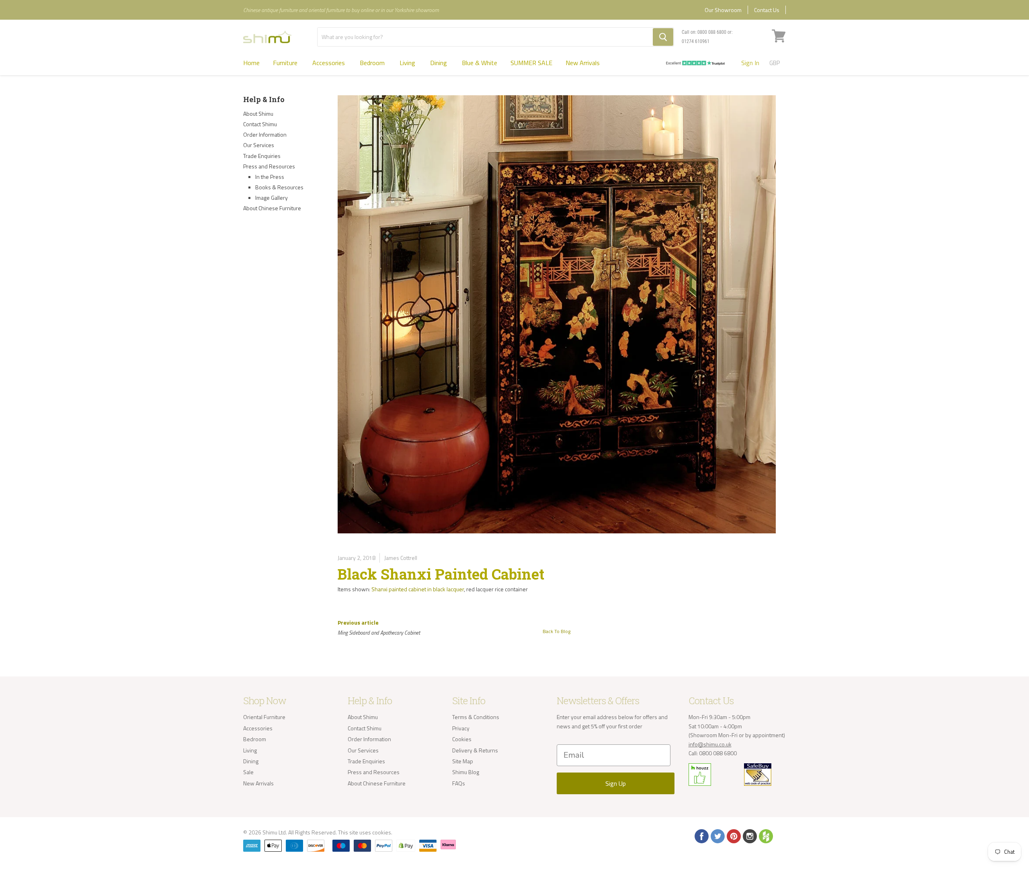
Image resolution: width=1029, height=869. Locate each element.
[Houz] (765, 836)
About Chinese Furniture (272, 208)
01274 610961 (695, 41)
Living (408, 63)
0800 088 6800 (711, 32)
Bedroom (373, 63)
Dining (439, 63)
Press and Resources (269, 166)
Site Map (462, 761)
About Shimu (258, 113)
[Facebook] (701, 836)
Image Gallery (271, 197)
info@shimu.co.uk (710, 744)
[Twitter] (717, 836)
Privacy (460, 728)
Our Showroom (723, 10)
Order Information (265, 134)
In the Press (269, 176)
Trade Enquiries (262, 156)
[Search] (663, 37)
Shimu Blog (465, 772)
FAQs (458, 783)
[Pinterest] (733, 836)
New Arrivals (583, 63)
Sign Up (615, 783)
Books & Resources (279, 187)
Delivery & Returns (475, 750)
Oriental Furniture (264, 717)
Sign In (750, 63)
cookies (381, 832)
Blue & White (479, 63)
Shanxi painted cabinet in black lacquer (417, 589)
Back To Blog (556, 631)
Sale (248, 772)
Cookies (461, 739)
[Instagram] (749, 836)
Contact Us (766, 10)
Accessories (329, 63)
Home (251, 63)
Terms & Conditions (475, 717)
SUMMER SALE (531, 63)
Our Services (258, 145)
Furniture (286, 63)
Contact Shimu (260, 124)
